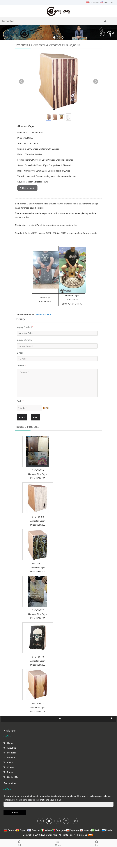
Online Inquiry (28, 188)
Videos (10, 767)
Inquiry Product (25, 327)
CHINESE (94, 2)
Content (21, 365)
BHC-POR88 (38, 517)
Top (96, 845)
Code (20, 401)
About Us (11, 748)
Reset (35, 417)
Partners (11, 757)
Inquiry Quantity (24, 340)
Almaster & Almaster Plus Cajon (54, 45)
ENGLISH (108, 2)
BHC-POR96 (38, 470)
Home (10, 743)
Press (10, 772)
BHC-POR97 (38, 610)
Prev (21, 81)
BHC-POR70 (38, 657)
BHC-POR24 (38, 703)
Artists (10, 762)
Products (22, 45)
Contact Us (12, 777)
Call (19, 845)
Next (95, 81)
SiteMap (83, 835)
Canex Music (52, 835)
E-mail (21, 352)
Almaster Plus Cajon (37, 474)
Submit (21, 417)
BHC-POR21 (38, 563)
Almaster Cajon (43, 314)
